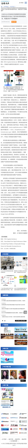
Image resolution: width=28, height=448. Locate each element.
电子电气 (12, 6)
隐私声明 (24, 439)
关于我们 (21, 2)
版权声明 (17, 439)
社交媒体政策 (14, 441)
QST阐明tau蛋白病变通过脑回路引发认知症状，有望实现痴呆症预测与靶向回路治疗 (13, 300)
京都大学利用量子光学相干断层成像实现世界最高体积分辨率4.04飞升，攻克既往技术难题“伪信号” (13, 308)
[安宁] (22, 374)
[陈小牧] (5, 374)
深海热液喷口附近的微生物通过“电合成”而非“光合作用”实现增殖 (13, 304)
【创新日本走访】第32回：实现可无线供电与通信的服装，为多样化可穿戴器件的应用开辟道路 (13, 316)
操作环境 (11, 439)
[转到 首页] (1, 6)
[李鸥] (14, 374)
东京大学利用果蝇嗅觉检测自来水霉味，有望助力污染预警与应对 (13, 312)
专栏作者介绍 (7, 366)
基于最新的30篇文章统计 (21, 320)
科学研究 (6, 6)
